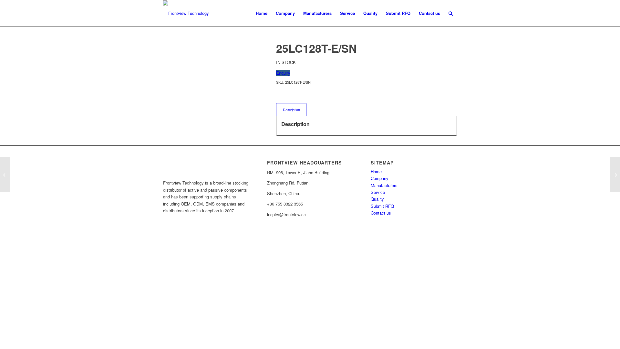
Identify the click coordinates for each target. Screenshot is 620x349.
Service (378, 192)
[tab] (291, 109)
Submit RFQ (382, 206)
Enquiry (283, 73)
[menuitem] (262, 13)
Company (379, 178)
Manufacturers (384, 185)
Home (376, 171)
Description (291, 109)
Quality (377, 199)
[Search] (450, 13)
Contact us (381, 213)
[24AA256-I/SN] (5, 174)
